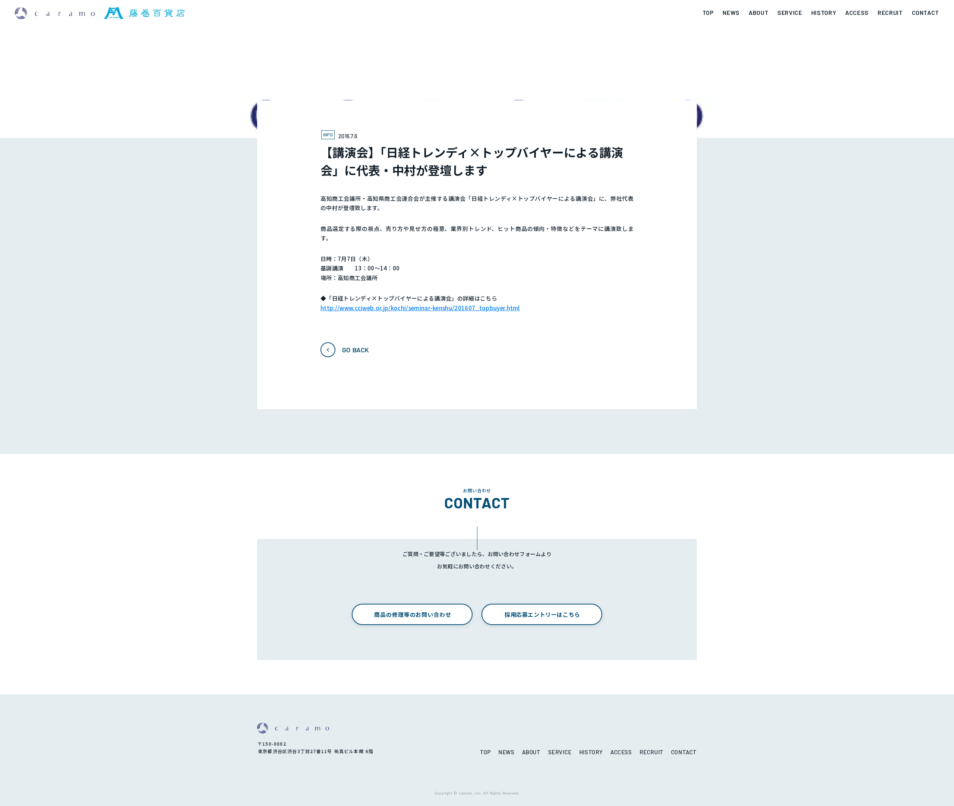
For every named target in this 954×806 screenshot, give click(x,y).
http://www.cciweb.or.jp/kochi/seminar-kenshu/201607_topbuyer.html (420, 308)
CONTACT (925, 12)
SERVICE (789, 12)
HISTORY (823, 12)
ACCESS (857, 12)
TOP (708, 12)
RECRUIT (890, 12)
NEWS (731, 12)
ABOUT (758, 12)
